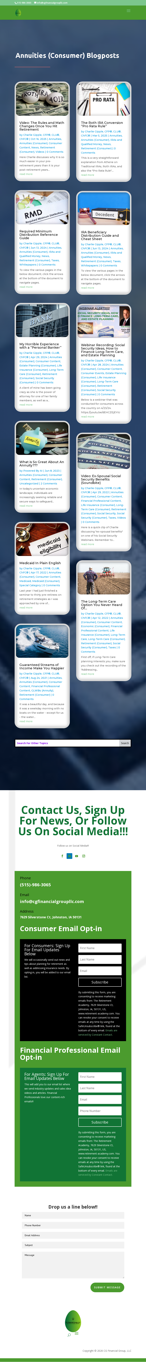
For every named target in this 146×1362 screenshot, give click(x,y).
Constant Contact (109, 722)
